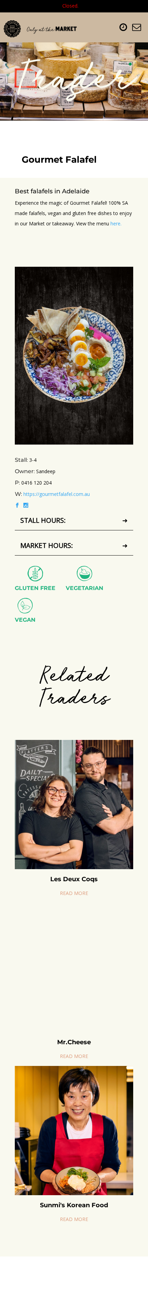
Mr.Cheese (74, 1042)
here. (115, 223)
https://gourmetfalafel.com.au (56, 494)
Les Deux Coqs (74, 879)
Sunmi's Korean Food (74, 1205)
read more (74, 893)
